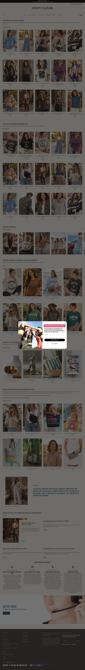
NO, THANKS (55, 343)
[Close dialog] (65, 322)
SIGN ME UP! (54, 339)
